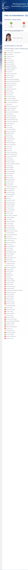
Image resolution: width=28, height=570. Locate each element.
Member (12, 48)
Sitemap (3, 0)
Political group (24, 48)
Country (17, 48)
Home (3, 10)
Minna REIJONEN (15, 30)
